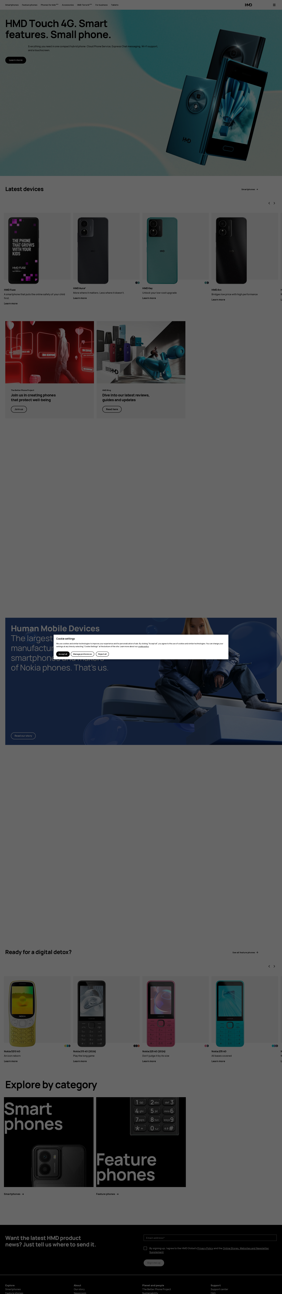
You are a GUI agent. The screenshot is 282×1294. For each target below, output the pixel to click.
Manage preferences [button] (82, 654)
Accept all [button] (63, 654)
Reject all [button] (102, 654)
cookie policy (143, 646)
